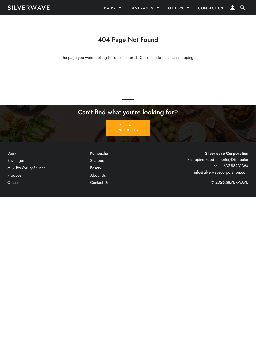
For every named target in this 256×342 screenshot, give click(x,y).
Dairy (110, 8)
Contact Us (210, 8)
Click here (148, 57)
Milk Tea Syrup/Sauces (26, 168)
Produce (15, 175)
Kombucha (99, 153)
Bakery (95, 168)
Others (176, 8)
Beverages (143, 8)
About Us (98, 175)
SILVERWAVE (29, 7)
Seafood (97, 160)
